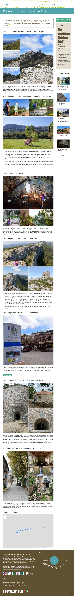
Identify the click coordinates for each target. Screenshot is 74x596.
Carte (56, 1)
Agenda (43, 4)
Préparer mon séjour (34, 4)
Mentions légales (11, 566)
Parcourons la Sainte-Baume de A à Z (21, 15)
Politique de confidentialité (22, 566)
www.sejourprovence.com (9, 586)
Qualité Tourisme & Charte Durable (14, 567)
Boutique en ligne (43, 1)
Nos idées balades (7, 15)
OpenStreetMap (46, 547)
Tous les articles (61, 155)
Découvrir (14, 4)
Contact (5, 566)
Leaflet (40, 547)
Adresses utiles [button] (7, 375)
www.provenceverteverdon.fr (14, 585)
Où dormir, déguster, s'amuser (55, 4)
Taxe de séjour (17, 569)
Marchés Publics (9, 569)
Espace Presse (26, 567)
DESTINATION (22, 4)
